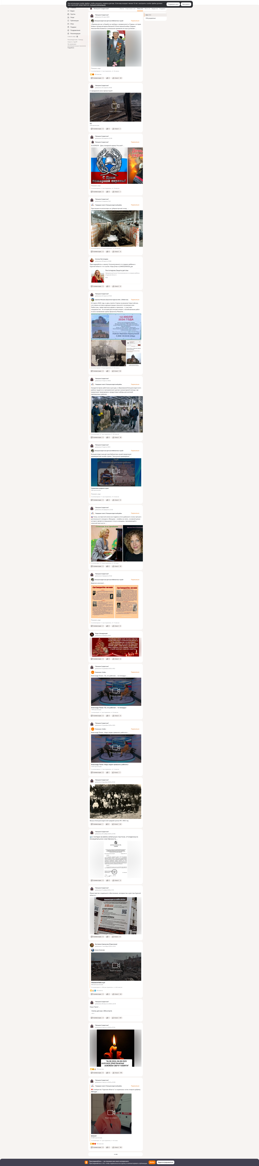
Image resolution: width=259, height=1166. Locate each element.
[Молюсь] (93, 990)
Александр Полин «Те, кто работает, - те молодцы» (108, 708)
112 (91, 123)
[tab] (122, 8)
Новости (70, 42)
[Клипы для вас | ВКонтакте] (115, 1012)
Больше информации (98, 5)
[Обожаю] (95, 1144)
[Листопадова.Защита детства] (115, 276)
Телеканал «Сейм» (100, 672)
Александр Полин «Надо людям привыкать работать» (109, 764)
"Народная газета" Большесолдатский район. (108, 205)
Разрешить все (173, 4)
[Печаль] (95, 990)
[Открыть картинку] (109, 165)
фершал (94, 1136)
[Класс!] (91, 74)
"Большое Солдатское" (102, 142)
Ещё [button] (74, 42)
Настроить (186, 4)
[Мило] (93, 74)
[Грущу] (93, 1069)
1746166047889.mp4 (98, 982)
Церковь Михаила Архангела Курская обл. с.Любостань (111, 299)
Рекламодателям (72, 40)
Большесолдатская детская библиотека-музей (109, 21)
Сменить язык (72, 36)
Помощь (80, 40)
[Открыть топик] (115, 91)
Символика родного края (100, 488)
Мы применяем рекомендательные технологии (77, 46)
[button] (97, 78)
